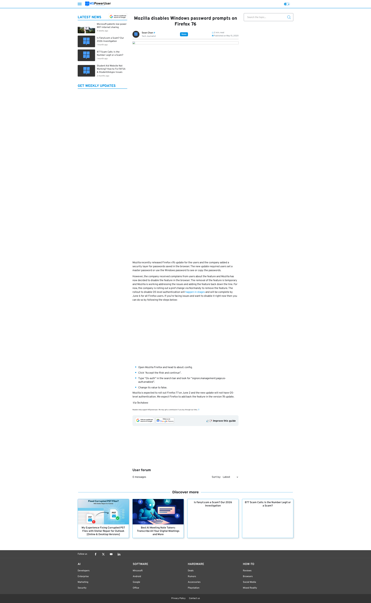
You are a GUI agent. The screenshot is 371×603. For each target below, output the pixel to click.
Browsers (248, 576)
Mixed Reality (250, 587)
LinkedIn (119, 554)
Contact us (194, 598)
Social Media (249, 582)
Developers (84, 570)
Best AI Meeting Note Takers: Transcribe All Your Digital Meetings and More (158, 531)
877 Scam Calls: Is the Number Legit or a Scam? (268, 504)
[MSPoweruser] (98, 4)
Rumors (192, 576)
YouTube (111, 554)
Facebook (95, 554)
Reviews (247, 570)
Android (137, 576)
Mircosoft (138, 570)
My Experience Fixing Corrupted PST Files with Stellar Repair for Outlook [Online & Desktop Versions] (103, 531)
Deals (191, 570)
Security (82, 587)
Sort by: (216, 477)
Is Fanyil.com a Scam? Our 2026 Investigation (213, 504)
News (184, 34)
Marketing (83, 582)
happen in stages (195, 292)
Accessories (194, 582)
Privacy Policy (178, 598)
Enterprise (83, 576)
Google (136, 582)
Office (136, 587)
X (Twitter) (103, 554)
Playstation (193, 587)
